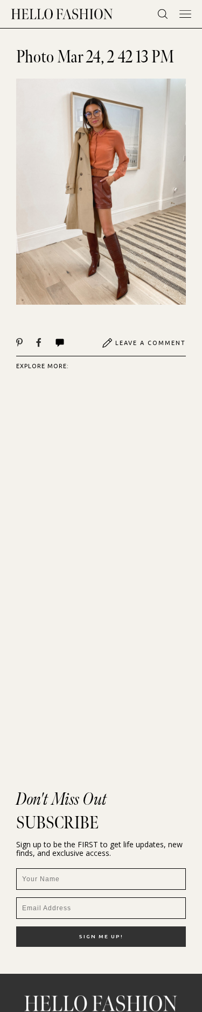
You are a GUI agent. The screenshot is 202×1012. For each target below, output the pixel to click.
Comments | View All (71, 343)
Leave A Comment (150, 343)
